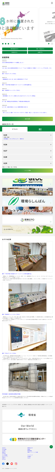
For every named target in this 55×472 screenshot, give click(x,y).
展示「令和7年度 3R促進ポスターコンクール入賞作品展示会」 (17, 84)
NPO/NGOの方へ (15, 48)
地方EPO (4, 447)
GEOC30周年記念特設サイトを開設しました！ (13, 62)
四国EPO (4, 457)
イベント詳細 (27, 170)
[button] (3, 43)
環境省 (29, 449)
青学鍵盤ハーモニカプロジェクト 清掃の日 (14, 138)
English (29, 457)
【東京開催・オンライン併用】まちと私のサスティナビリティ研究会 (18, 96)
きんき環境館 (4, 455)
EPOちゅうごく (5, 456)
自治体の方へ (15, 52)
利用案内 (29, 456)
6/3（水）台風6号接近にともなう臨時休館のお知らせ (15, 107)
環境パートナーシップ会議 (33, 452)
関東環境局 (30, 450)
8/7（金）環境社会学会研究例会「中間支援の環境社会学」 (16, 101)
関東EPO (4, 452)
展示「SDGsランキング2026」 (9, 73)
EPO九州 (4, 459)
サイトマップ (30, 455)
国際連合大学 (30, 447)
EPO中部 (4, 453)
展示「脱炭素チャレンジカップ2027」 (11, 90)
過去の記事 (27, 118)
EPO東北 (4, 450)
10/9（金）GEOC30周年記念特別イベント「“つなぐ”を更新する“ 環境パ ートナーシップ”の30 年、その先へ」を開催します (27, 68)
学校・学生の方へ (40, 48)
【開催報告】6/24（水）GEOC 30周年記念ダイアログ (15, 79)
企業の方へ (40, 52)
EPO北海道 (4, 449)
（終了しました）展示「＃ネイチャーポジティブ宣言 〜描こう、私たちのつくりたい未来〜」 (24, 112)
